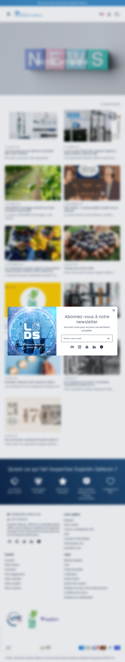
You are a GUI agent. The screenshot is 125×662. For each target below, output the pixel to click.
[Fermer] (113, 310)
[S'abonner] (108, 338)
